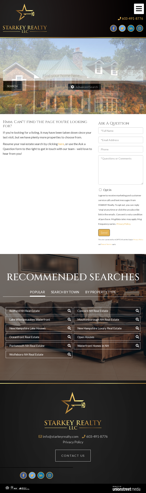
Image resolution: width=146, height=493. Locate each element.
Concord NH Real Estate (92, 310)
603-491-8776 (132, 19)
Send (104, 232)
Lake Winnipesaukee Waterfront (29, 319)
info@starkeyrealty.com (60, 436)
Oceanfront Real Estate (24, 337)
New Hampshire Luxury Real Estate (99, 328)
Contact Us (73, 455)
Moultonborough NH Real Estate (98, 319)
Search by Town (65, 292)
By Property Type (100, 292)
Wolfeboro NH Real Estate (26, 354)
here (61, 144)
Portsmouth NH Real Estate (26, 345)
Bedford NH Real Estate (24, 310)
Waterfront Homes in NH (93, 345)
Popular (37, 292)
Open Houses (85, 337)
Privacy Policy (123, 223)
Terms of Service (106, 244)
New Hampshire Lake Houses (27, 328)
